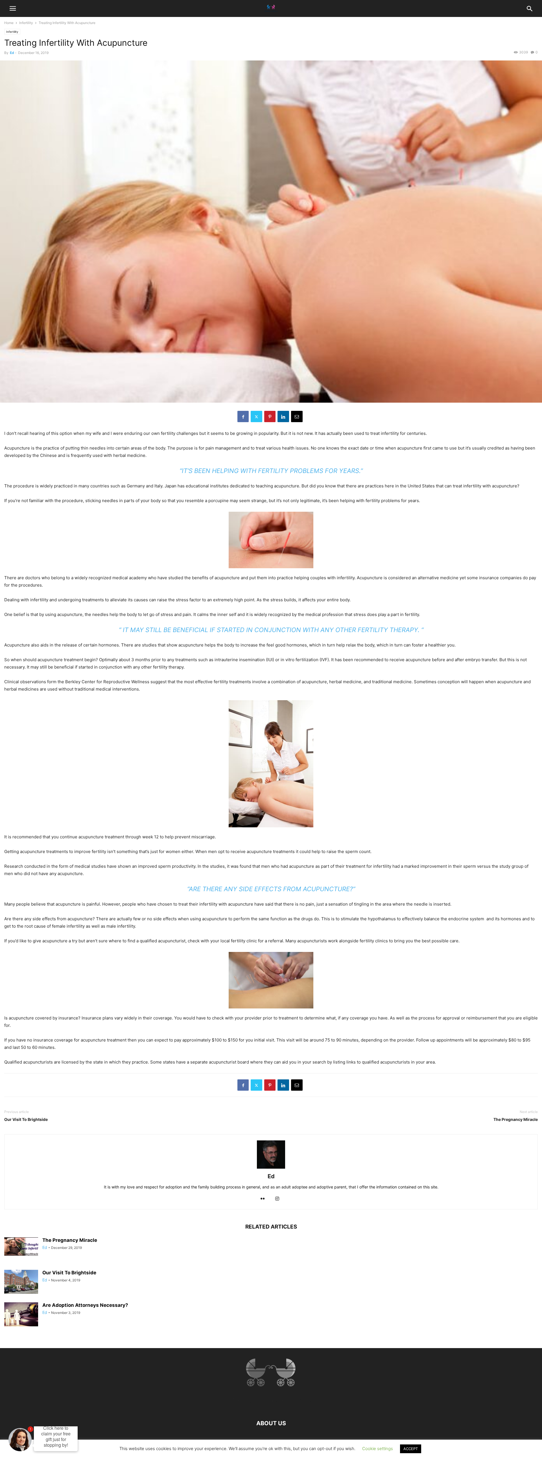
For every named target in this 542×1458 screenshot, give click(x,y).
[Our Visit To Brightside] (21, 1282)
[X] (256, 416)
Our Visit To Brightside (26, 1119)
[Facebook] (243, 416)
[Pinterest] (270, 416)
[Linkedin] (283, 416)
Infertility (26, 23)
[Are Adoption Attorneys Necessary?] (21, 1315)
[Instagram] (277, 1199)
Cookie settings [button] (377, 1448)
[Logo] (271, 1406)
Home (9, 23)
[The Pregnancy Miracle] (21, 1246)
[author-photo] (271, 1168)
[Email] (297, 416)
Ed (12, 53)
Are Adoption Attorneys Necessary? (85, 1305)
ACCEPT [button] (410, 1448)
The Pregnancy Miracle (515, 1119)
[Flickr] (262, 1199)
